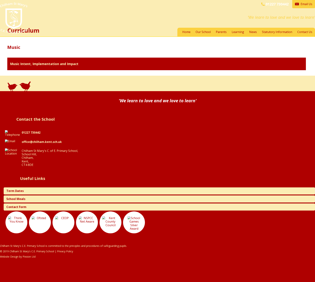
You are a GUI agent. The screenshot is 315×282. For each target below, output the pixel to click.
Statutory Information (277, 32)
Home (186, 32)
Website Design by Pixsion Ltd (18, 256)
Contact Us (304, 32)
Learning (238, 32)
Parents (221, 32)
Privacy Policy (65, 251)
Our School (203, 32)
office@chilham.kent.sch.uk (42, 142)
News (253, 32)
